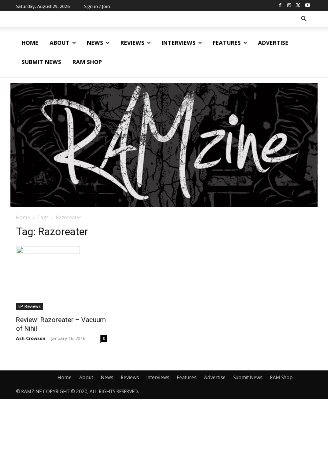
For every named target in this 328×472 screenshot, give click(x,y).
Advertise (215, 377)
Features (186, 377)
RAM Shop (281, 377)
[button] (304, 19)
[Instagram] (289, 5)
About (86, 377)
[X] (298, 5)
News (107, 377)
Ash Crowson (31, 338)
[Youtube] (307, 5)
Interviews (157, 377)
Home (23, 217)
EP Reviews (29, 306)
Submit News (247, 377)
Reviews (130, 377)
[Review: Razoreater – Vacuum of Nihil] (61, 278)
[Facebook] (280, 5)
